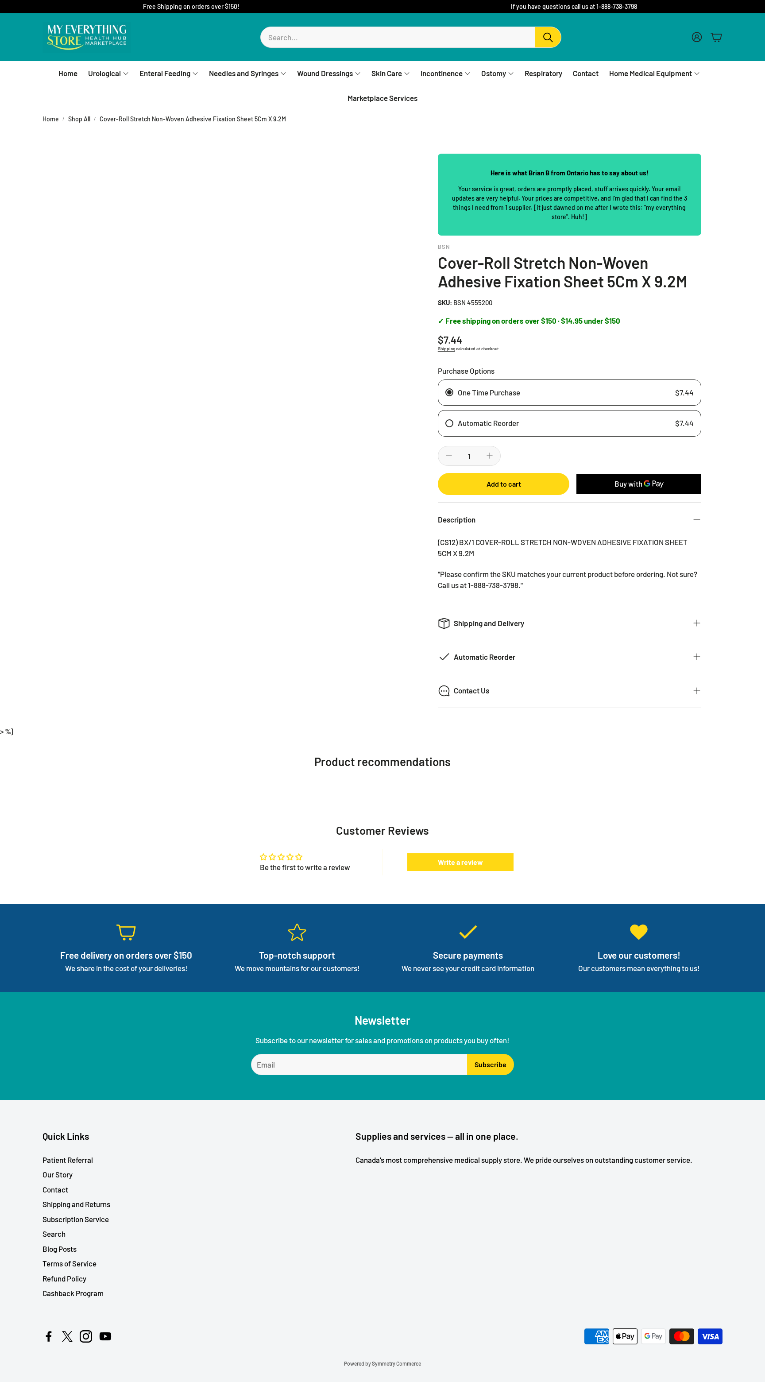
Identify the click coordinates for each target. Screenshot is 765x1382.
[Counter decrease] (449, 456)
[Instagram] (86, 1336)
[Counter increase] (490, 456)
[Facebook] (48, 1336)
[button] (411, 37)
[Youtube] (105, 1336)
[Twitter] (67, 1336)
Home (50, 119)
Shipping (446, 348)
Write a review (460, 862)
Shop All (79, 119)
